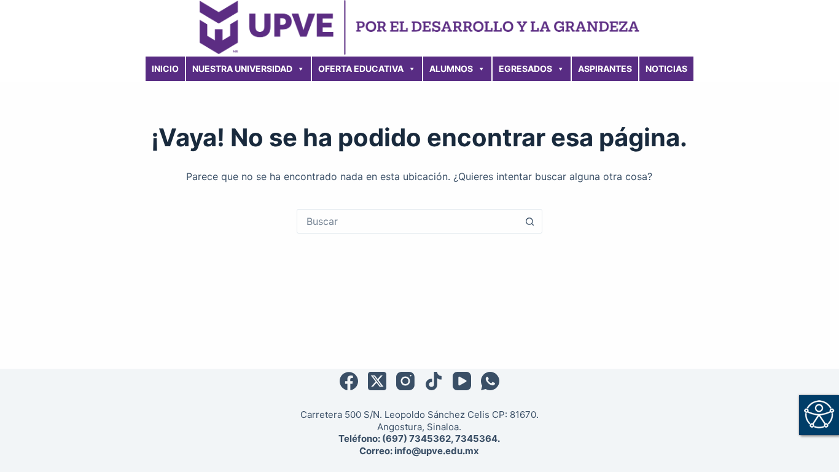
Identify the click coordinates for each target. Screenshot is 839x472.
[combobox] (407, 221)
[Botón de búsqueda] (530, 221)
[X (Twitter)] (377, 381)
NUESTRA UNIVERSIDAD (242, 68)
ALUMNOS (451, 68)
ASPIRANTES (605, 68)
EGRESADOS (525, 68)
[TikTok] (433, 381)
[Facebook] (349, 381)
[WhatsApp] (490, 381)
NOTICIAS (666, 68)
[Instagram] (405, 381)
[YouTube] (462, 381)
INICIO (165, 68)
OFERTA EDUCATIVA (361, 68)
